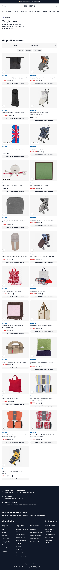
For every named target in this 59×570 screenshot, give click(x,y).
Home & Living (6, 538)
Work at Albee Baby (22, 550)
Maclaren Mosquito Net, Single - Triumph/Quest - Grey (39, 113)
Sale (3, 11)
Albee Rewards (34, 538)
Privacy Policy (20, 553)
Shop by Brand (6, 545)
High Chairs (52, 11)
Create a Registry (50, 534)
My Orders (33, 529)
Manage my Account (36, 532)
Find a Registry (49, 537)
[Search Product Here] (5, 6)
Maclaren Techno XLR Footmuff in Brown (42, 256)
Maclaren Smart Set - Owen (38, 291)
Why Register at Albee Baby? (49, 530)
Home (22, 11)
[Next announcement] (57, 1)
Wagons (44, 11)
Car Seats (15, 11)
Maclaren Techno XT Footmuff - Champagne (14, 256)
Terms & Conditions (21, 556)
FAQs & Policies (20, 534)
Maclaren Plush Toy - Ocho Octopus (12, 185)
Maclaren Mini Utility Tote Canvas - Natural (14, 362)
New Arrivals (37, 50)
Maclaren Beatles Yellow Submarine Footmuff (12, 472)
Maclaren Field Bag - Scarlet (10, 398)
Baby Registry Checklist (49, 541)
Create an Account (35, 535)
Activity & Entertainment (33, 11)
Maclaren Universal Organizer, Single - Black (14, 78)
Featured (20, 50)
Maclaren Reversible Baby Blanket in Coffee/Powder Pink (12, 326)
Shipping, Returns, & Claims (22, 530)
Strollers (8, 11)
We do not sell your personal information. (29, 564)
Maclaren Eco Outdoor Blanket (39, 185)
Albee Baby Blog (21, 540)
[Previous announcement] (2, 1)
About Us (18, 546)
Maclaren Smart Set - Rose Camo (11, 291)
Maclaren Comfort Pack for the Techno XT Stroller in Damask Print (42, 435)
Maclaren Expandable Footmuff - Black (13, 112)
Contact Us (19, 543)
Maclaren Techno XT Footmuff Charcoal (41, 220)
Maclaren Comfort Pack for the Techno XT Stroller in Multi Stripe (42, 399)
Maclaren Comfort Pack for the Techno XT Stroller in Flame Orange (14, 435)
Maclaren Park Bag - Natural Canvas (41, 325)
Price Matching (20, 537)
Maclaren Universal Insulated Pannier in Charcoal (13, 221)
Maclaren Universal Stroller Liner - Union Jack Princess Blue (13, 150)
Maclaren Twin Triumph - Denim (39, 149)
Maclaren (7, 17)
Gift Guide (4, 551)
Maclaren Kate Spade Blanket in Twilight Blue (41, 363)
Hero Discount (34, 542)
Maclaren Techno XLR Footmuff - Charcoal (42, 78)
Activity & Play (6, 542)
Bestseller (28, 50)
